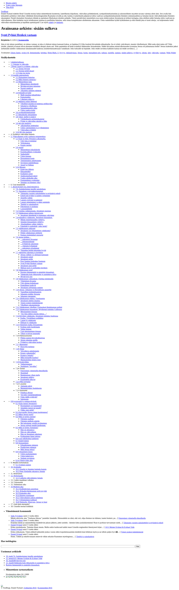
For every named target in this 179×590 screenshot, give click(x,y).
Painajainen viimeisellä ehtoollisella (34, 371)
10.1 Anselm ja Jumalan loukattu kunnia (31, 469)
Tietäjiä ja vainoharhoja (29, 204)
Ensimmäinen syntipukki (29, 180)
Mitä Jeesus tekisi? (27, 449)
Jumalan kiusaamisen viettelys (31, 222)
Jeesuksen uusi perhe (28, 266)
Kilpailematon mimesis (29, 445)
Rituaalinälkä (25, 171)
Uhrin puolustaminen (28, 454)
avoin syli (25, 53)
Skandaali (24, 373)
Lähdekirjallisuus (17, 62)
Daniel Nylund (16, 525)
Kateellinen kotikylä (28, 285)
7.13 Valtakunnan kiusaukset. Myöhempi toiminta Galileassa (39, 309)
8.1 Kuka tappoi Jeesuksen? (26, 403)
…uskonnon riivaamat (29, 239)
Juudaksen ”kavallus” (28, 366)
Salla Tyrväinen (17, 516)
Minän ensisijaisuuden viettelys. (32, 220)
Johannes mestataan (28, 296)
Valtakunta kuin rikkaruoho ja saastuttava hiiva (38, 274)
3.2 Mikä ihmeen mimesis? (26, 80)
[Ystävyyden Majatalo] (2, 586)
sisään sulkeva (127, 53)
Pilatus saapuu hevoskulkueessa (32, 338)
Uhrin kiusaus (25, 156)
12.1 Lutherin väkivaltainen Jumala (29, 478)
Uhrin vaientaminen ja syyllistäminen (34, 128)
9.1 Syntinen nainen (23, 465)
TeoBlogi (4, 11)
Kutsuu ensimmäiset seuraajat (31, 235)
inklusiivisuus (71, 53)
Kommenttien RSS (45, 588)
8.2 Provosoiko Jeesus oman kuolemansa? (32, 412)
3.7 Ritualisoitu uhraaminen (26, 115)
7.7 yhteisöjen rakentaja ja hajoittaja (29, 252)
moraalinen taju (94, 53)
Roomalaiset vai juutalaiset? (31, 406)
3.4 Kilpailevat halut (23, 93)
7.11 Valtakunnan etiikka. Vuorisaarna (30, 298)
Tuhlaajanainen (26, 364)
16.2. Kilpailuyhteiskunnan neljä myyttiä (31, 491)
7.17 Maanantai (22, 344)
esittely (51, 22)
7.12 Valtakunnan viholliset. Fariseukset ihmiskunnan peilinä (39, 307)
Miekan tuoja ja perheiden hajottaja (33, 268)
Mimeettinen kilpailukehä (30, 150)
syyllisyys (137, 53)
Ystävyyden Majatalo (14, 5)
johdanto (59, 22)
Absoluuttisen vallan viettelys (31, 224)
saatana (118, 53)
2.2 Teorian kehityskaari (25, 71)
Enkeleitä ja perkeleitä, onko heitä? (33, 226)
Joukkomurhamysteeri (28, 176)
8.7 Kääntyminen (22, 441)
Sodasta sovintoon (27, 458)
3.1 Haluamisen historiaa (25, 77)
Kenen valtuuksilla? (28, 353)
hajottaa (44, 53)
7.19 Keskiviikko (22, 362)
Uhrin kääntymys (27, 456)
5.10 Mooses (20, 167)
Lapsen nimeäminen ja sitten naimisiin (35, 202)
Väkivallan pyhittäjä (28, 130)
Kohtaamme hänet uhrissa (30, 436)
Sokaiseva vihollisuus (28, 106)
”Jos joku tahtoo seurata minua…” (33, 314)
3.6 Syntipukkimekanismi (25, 112)
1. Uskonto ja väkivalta (19, 64)
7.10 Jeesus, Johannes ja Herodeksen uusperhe (33, 290)
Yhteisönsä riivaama (28, 281)
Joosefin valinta (26, 198)
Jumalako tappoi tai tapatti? (30, 408)
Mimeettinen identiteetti (29, 84)
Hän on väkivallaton (28, 432)
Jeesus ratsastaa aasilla (29, 340)
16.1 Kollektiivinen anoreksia (27, 489)
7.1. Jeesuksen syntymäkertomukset (29, 191)
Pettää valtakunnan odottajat (31, 233)
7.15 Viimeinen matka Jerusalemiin (29, 325)
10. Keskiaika (16, 467)
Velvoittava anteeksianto (29, 351)
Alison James (15, 53)
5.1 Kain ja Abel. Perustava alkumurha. (31, 139)
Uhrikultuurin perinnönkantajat (32, 119)
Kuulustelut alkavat (27, 379)
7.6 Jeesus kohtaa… (23, 237)
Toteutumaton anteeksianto (30, 161)
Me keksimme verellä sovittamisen (33, 423)
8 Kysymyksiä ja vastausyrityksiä (23, 401)
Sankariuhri (24, 154)
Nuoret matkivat (26, 88)
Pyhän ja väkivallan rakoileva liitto (33, 121)
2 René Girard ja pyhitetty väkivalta (24, 66)
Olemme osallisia (27, 419)
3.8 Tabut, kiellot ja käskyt (26, 117)
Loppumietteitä (26, 209)
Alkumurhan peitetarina (29, 126)
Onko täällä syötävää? (28, 397)
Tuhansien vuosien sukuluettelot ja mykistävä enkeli (40, 193)
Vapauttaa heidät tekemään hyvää (33, 250)
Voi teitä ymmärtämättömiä (30, 395)
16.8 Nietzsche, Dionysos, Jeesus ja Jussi (31, 502)
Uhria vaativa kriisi (27, 110)
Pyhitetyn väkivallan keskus (31, 342)
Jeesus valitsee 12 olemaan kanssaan (34, 255)
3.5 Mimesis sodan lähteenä (26, 101)
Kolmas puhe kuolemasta (30, 327)
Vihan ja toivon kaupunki (30, 333)
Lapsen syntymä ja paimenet (31, 200)
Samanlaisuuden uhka (28, 108)
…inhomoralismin (27, 242)
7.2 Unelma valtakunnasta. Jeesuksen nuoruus (33, 211)
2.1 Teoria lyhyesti (23, 69)
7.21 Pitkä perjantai (23, 382)
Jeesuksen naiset (26, 257)
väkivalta (155, 53)
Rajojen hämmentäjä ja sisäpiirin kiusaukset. (37, 272)
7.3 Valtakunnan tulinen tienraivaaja (29, 213)
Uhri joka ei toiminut (28, 141)
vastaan (162, 53)
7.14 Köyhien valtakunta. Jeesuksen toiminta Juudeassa (37, 316)
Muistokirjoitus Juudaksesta (31, 388)
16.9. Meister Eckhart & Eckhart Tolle (119, 527)
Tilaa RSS (10, 7)
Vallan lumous (25, 329)
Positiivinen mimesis (28, 447)
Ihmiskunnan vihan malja (30, 375)
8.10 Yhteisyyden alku (24, 460)
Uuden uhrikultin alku (28, 178)
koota (85, 53)
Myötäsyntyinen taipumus (30, 86)
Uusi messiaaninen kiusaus (30, 331)
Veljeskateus (25, 143)
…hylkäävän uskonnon (29, 244)
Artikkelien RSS (30, 588)
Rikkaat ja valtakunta (28, 323)
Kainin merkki (26, 145)
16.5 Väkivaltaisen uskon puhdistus (29, 498)
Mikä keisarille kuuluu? (29, 358)
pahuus (104, 53)
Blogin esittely (11, 3)
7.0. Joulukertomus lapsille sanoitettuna (31, 189)
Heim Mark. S (53, 53)
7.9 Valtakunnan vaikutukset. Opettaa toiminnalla (34, 279)
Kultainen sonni (26, 174)
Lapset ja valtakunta (28, 320)
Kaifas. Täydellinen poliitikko (31, 318)
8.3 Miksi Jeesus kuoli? (24, 414)
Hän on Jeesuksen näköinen (31, 434)
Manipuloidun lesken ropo (30, 360)
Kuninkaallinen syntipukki (30, 152)
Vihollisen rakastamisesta (30, 305)
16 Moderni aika (17, 487)
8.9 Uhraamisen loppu (24, 452)
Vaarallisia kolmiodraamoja (30, 292)
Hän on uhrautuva (27, 430)
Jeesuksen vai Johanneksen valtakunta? (35, 231)
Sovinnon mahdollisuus (29, 163)
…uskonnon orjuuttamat (29, 248)
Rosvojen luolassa (27, 347)
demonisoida (35, 53)
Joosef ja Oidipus (27, 165)
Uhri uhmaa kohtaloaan (29, 283)
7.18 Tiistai (20, 349)
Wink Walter (171, 53)
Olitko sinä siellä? (27, 410)
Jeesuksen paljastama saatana (31, 287)
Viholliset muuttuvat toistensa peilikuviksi (36, 104)
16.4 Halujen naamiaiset (25, 495)
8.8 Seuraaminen (22, 443)
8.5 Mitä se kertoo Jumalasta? (27, 428)
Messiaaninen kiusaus (28, 312)
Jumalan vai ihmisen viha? (30, 182)
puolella (111, 53)
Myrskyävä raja (26, 277)
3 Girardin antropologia (20, 75)
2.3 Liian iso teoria (23, 73)
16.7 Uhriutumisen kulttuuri (26, 500)
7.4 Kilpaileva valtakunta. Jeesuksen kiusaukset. (34, 217)
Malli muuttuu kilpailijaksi (30, 95)
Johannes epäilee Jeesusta (30, 294)
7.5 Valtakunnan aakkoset (25, 228)
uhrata (144, 53)
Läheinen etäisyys (27, 99)
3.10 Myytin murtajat (24, 132)
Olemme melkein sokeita (29, 421)
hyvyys (62, 53)
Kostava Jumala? (26, 355)
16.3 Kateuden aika (23, 493)
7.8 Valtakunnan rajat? (24, 270)
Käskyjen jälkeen (27, 169)
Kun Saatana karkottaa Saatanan (32, 261)
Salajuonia (24, 399)
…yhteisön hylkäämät (28, 246)
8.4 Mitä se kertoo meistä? (26, 417)
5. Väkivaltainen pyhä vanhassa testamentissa (28, 136)
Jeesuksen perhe (26, 259)
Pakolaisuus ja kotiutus (29, 207)
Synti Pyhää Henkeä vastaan (19, 34)
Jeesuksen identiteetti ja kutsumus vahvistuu (37, 215)
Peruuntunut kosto (27, 158)
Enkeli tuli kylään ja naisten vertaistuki (35, 196)
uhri (149, 53)
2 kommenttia (23, 40)
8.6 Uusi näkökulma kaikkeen (27, 439)
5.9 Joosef (19, 147)
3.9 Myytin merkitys (23, 123)
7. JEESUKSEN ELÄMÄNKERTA (25, 187)
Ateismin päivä (26, 386)
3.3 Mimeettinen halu (24, 82)
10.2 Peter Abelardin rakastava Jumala (30, 471)
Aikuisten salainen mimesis (30, 90)
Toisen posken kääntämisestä (31, 303)
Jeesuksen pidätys (27, 377)
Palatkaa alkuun (26, 393)
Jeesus (80, 53)
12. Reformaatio (17, 476)
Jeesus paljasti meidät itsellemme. (33, 425)
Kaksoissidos (25, 97)
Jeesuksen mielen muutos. (30, 301)
